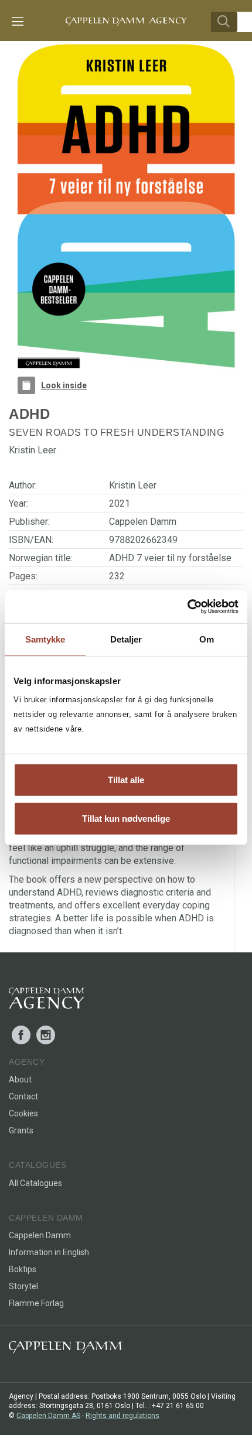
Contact (23, 1096)
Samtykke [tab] (45, 639)
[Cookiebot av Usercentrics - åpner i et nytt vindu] (187, 606)
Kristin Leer (132, 485)
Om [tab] (206, 639)
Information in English (49, 1252)
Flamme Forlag (36, 1303)
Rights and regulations (122, 1416)
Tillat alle (126, 780)
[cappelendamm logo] (65, 1349)
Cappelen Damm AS (48, 1416)
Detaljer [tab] (126, 639)
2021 (119, 503)
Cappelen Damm (142, 521)
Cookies (23, 1113)
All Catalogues (35, 1183)
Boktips (22, 1269)
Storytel (23, 1286)
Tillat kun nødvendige (126, 818)
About (20, 1079)
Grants (21, 1130)
